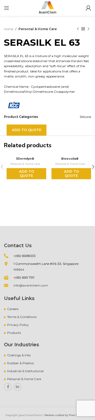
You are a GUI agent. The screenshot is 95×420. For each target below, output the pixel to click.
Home (8, 29)
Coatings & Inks (19, 355)
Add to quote (26, 130)
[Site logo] (47, 8)
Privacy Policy (18, 325)
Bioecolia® (70, 158)
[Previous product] (77, 29)
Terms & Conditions (21, 317)
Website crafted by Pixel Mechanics (67, 415)
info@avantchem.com (30, 285)
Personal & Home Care (37, 29)
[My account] (88, 8)
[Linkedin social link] (17, 387)
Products (14, 333)
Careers (12, 309)
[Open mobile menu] (6, 8)
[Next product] (88, 29)
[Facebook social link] (8, 387)
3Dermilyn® (25, 158)
